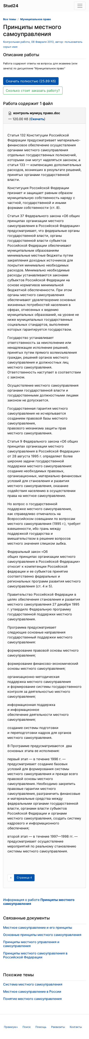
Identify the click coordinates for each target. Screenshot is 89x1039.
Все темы (9, 19)
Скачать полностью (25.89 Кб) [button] (31, 81)
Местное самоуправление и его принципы (37, 927)
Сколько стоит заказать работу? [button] (33, 90)
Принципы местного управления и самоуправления (31, 944)
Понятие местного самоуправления (32, 999)
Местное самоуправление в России (32, 991)
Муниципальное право (35, 19)
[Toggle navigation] (80, 6)
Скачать (37, 119)
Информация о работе (39, 902)
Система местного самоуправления (32, 984)
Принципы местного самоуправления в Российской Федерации (35, 955)
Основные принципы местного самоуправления (42, 935)
